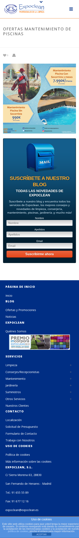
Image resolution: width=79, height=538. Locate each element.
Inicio (8, 295)
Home (15, 42)
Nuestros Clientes (17, 406)
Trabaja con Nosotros (20, 440)
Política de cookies (17, 455)
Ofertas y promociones (37, 42)
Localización (13, 420)
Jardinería (11, 385)
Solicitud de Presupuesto (21, 427)
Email (39, 241)
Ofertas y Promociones (20, 310)
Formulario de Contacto (21, 433)
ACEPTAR (41, 534)
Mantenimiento (15, 379)
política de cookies (18, 531)
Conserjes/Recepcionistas (22, 372)
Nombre (39, 218)
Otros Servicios (15, 399)
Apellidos (39, 229)
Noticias (10, 317)
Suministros (13, 392)
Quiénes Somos (15, 331)
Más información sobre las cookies (28, 461)
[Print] (16, 55)
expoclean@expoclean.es (21, 510)
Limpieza (11, 365)
